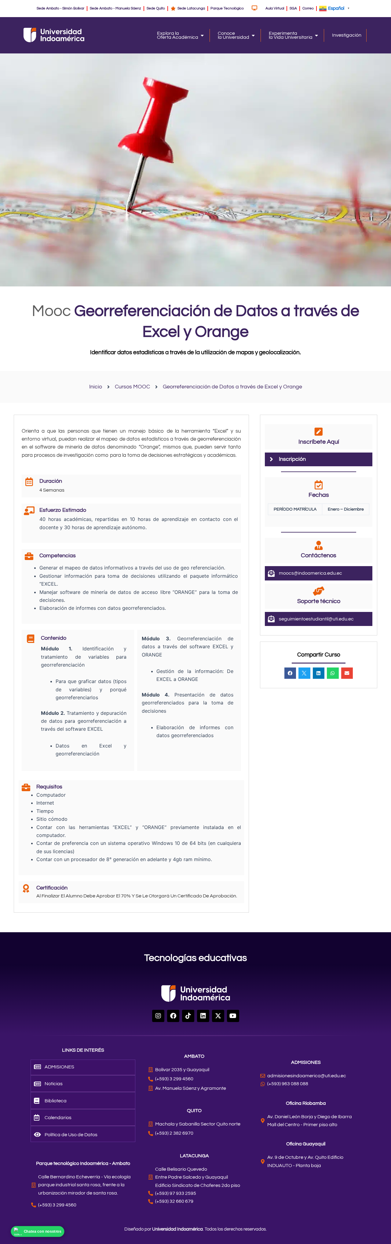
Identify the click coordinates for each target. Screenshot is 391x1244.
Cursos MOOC (132, 387)
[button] (290, 673)
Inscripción (292, 459)
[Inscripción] (271, 459)
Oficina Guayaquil (305, 1143)
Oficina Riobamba (306, 1103)
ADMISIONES (306, 1062)
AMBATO (194, 1056)
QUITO (194, 1110)
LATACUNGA (194, 1155)
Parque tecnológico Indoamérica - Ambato (83, 1163)
